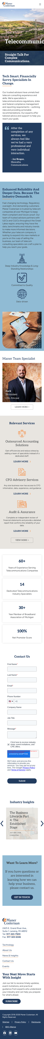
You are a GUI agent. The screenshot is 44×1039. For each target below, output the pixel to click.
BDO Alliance (10, 1027)
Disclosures (36, 1022)
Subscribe (12, 1001)
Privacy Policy (20, 1022)
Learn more (20, 461)
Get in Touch (22, 897)
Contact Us (8, 961)
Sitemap (5, 1022)
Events (5, 966)
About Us (7, 950)
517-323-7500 (13, 934)
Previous (2, 823)
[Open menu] (40, 4)
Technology (8, 944)
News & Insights (10, 955)
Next (41, 823)
